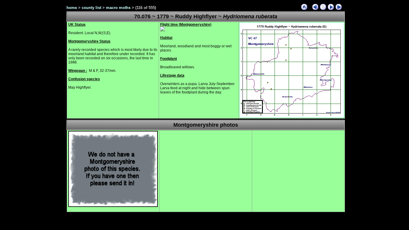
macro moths (118, 7)
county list (91, 7)
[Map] (292, 116)
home (71, 7)
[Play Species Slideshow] (331, 7)
